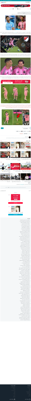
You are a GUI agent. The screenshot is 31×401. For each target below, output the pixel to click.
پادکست (14, 389)
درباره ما (29, 390)
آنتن (14, 394)
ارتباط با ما (29, 388)
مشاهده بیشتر (15, 192)
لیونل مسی (15, 32)
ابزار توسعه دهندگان (28, 391)
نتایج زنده (14, 393)
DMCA (29, 394)
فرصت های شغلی (28, 392)
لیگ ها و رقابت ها (13, 390)
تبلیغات (29, 389)
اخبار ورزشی (14, 388)
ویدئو (14, 391)
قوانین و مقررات (21, 184)
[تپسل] (1, 80)
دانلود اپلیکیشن (28, 387)
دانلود (2, 128)
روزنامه (14, 392)
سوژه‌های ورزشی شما (13, 387)
